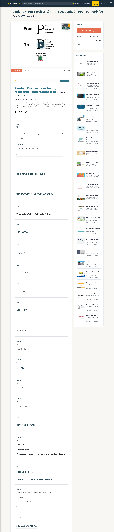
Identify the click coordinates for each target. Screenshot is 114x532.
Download (17, 70)
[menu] (3, 4)
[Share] (19, 111)
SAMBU (15, 3)
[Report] (22, 111)
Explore (86, 3)
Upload (95, 4)
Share (27, 70)
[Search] (73, 4)
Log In (110, 3)
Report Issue (67, 70)
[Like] (16, 111)
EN (78, 3)
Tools (104, 3)
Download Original (89, 31)
